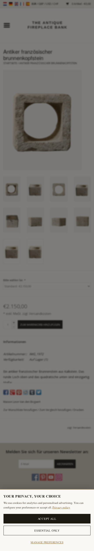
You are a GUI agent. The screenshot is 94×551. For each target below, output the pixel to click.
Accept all (47, 519)
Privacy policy (61, 507)
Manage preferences (47, 542)
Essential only (47, 530)
